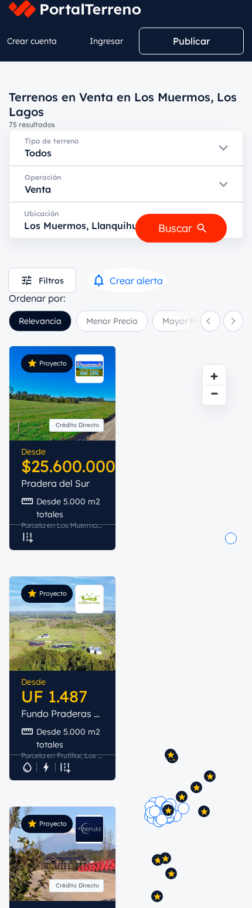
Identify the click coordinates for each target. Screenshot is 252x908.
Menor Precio (112, 321)
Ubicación (41, 213)
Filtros (51, 280)
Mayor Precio (188, 321)
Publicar (191, 41)
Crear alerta (136, 280)
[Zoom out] (214, 393)
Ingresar (106, 41)
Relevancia (40, 321)
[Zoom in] (214, 376)
